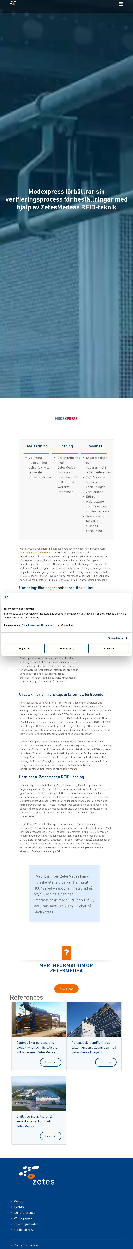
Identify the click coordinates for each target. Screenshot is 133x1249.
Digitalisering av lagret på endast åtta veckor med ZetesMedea (34, 1121)
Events (19, 1207)
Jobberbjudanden (26, 1224)
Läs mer (50, 1062)
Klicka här (66, 988)
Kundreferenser (25, 1213)
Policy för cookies (27, 1245)
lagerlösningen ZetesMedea (36, 552)
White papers (23, 1218)
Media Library (23, 1230)
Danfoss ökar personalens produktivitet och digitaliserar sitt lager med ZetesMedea (37, 1047)
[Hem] (14, 3)
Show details (115, 638)
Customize (65, 648)
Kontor (19, 1201)
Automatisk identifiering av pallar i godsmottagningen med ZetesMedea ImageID (94, 1047)
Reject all (24, 648)
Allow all (109, 648)
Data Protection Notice (35, 625)
